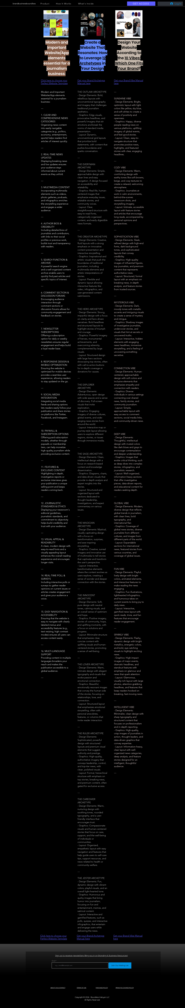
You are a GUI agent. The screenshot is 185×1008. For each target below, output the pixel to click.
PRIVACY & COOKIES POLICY (125, 988)
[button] (56, 23)
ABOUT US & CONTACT (57, 988)
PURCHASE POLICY (102, 988)
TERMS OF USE (81, 988)
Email (53, 961)
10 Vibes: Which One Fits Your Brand (129, 63)
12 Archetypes (92, 60)
